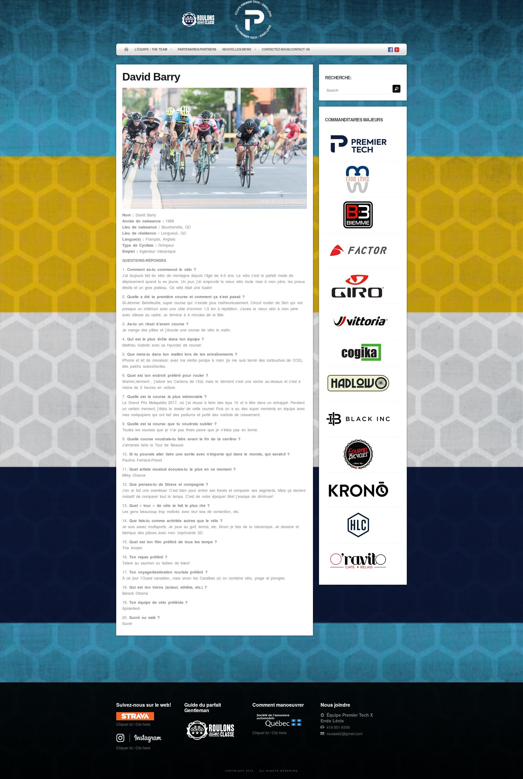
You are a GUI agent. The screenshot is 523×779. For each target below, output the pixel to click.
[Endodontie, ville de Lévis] (363, 180)
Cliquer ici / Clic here (133, 724)
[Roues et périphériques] (363, 419)
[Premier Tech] (363, 144)
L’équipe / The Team (149, 49)
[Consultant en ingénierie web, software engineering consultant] (363, 352)
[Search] (396, 89)
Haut (398, 663)
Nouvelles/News (235, 49)
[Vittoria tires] (363, 321)
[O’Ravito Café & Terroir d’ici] (363, 561)
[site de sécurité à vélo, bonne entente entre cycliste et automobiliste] (211, 738)
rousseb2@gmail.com (345, 733)
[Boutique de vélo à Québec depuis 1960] (363, 454)
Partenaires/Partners (197, 49)
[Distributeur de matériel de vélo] (363, 525)
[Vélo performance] (363, 250)
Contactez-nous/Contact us (286, 49)
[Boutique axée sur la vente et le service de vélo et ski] (363, 384)
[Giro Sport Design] (363, 286)
